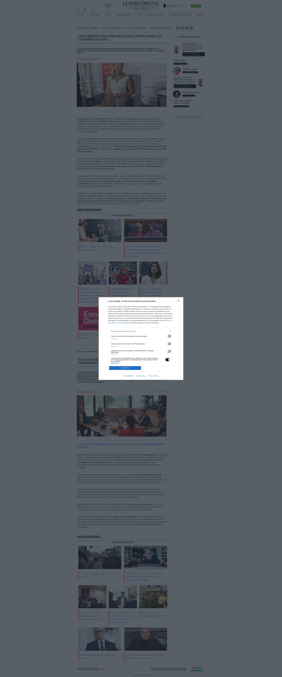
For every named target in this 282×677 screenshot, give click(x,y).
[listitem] (141, 331)
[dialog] (141, 338)
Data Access (141, 376)
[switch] (168, 336)
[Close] (179, 301)
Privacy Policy (153, 376)
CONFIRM (125, 368)
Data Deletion (128, 376)
